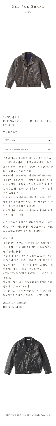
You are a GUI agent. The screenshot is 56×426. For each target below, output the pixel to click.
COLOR (8, 149)
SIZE (7, 140)
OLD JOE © (11, 415)
